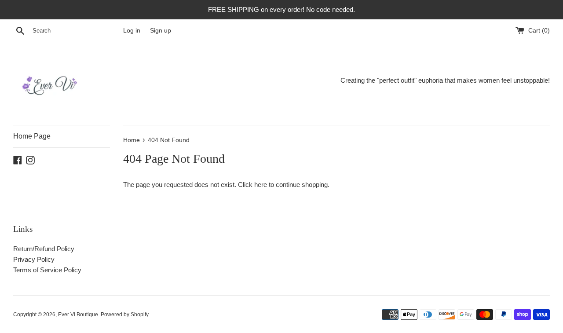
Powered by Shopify (125, 314)
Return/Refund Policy (43, 248)
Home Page (32, 136)
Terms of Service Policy (47, 270)
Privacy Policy (34, 259)
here (260, 184)
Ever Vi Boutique (78, 314)
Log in (131, 30)
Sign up (160, 30)
